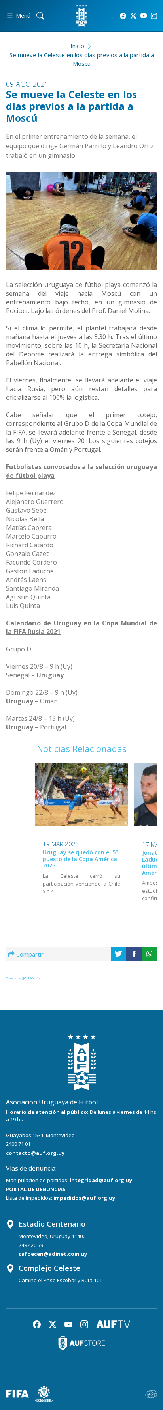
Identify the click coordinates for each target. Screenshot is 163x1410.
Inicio (77, 46)
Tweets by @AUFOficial (24, 978)
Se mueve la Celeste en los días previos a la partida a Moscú (81, 59)
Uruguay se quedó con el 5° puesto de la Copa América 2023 (80, 859)
